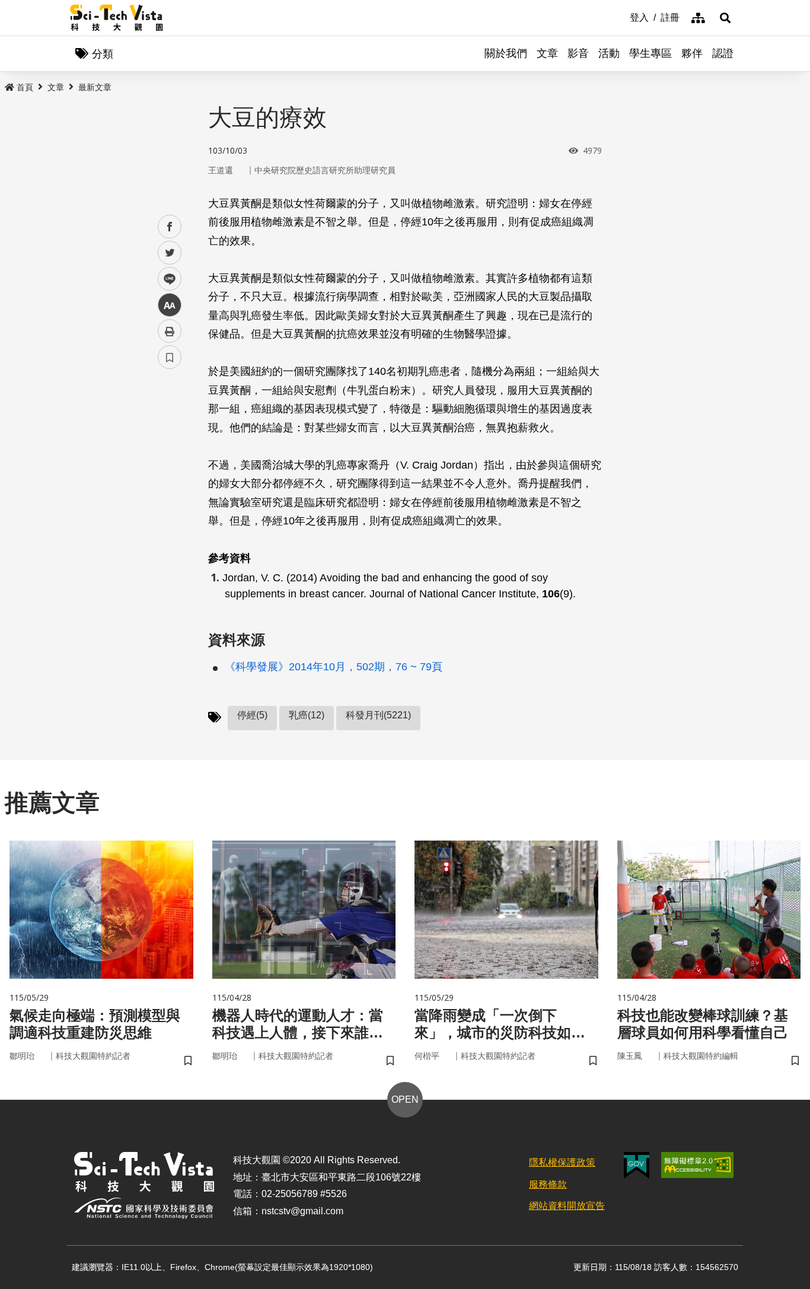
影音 (578, 53)
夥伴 (692, 53)
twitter (169, 253)
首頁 (25, 87)
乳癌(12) (306, 715)
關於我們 (505, 53)
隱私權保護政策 (562, 1162)
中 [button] (169, 305)
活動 (609, 53)
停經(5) (252, 715)
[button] (725, 18)
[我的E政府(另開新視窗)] (636, 1165)
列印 (169, 331)
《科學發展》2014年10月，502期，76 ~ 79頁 (333, 667)
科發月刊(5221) (378, 715)
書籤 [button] (169, 357)
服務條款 (548, 1184)
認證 (723, 53)
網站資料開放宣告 (567, 1206)
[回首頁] (116, 18)
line (166, 279)
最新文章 (94, 87)
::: (621, 16)
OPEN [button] (405, 1099)
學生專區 (650, 53)
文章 (547, 53)
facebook (169, 227)
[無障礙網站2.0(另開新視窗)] (697, 1165)
